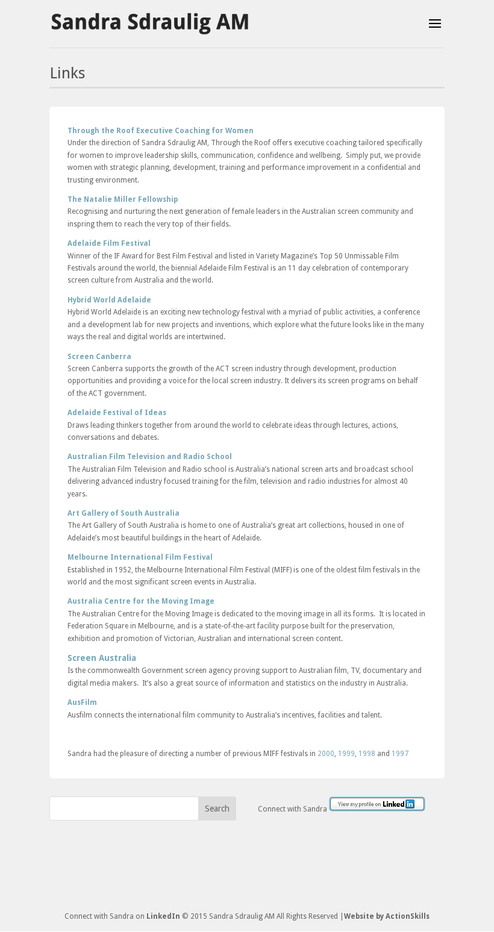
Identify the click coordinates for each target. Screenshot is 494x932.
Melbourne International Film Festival (140, 557)
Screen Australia (101, 658)
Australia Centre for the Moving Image (140, 601)
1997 (400, 753)
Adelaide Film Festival (109, 243)
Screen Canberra (99, 356)
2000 (325, 753)
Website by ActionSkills (387, 916)
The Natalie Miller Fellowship (122, 199)
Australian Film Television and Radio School (149, 456)
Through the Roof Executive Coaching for (145, 131)
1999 (346, 753)
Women (239, 131)
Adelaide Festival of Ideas (116, 412)
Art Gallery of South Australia (123, 513)
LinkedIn (163, 916)
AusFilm (82, 702)
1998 (366, 753)
